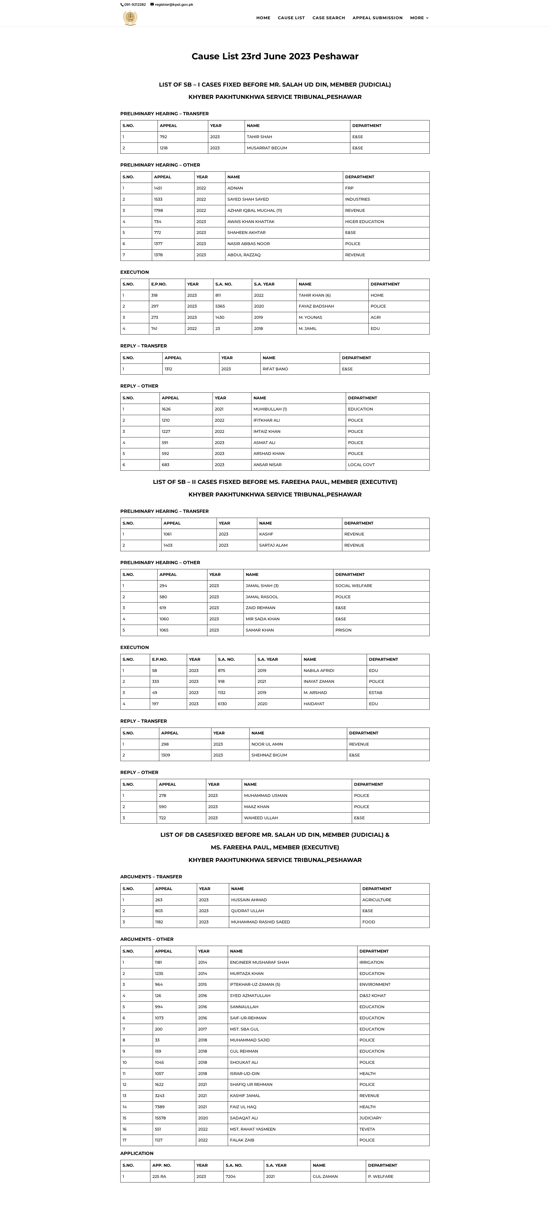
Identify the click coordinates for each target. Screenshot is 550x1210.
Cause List (291, 18)
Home (263, 18)
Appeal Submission (378, 18)
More (417, 18)
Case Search (329, 18)
